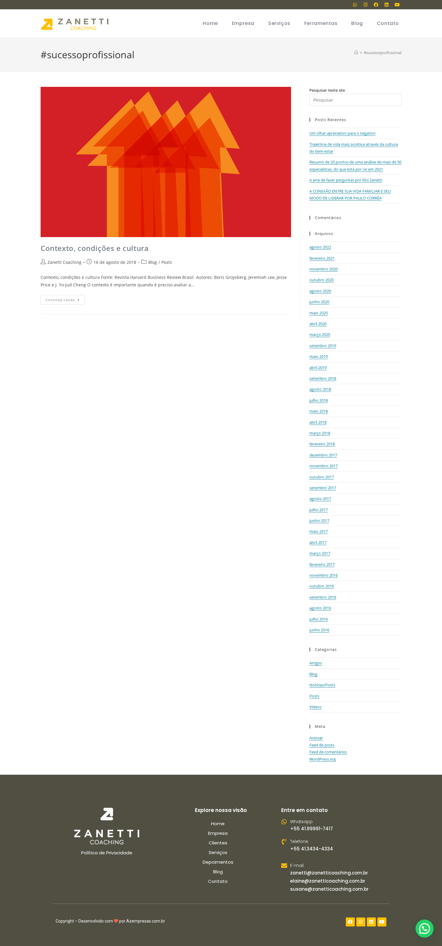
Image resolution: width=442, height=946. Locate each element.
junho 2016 (319, 630)
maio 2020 (318, 313)
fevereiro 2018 (322, 444)
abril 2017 (318, 542)
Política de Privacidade (106, 853)
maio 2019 (318, 356)
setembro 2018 (322, 378)
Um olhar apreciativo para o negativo (342, 133)
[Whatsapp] (354, 4)
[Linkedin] (386, 4)
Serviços (218, 852)
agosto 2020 (320, 291)
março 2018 (319, 433)
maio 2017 (318, 531)
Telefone (299, 841)
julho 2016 (318, 619)
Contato (218, 881)
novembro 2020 (323, 269)
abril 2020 (318, 323)
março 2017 (319, 553)
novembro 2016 (323, 575)
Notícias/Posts (322, 685)
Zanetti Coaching (64, 262)
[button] (425, 929)
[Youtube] (396, 4)
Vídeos (315, 707)
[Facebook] (375, 4)
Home (218, 823)
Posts (166, 262)
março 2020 (319, 334)
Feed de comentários (328, 752)
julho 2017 (318, 509)
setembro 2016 (322, 597)
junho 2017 (319, 520)
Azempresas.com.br (145, 921)
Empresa (218, 833)
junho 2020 (319, 301)
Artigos (315, 663)
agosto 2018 (320, 389)
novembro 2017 (323, 465)
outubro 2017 (321, 477)
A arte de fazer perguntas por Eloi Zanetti (345, 180)
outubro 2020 (321, 279)
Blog (152, 262)
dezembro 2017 (323, 455)
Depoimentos (218, 862)
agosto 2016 (320, 608)
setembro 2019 (322, 345)
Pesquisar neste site (327, 90)
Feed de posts (321, 745)
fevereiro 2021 (322, 258)
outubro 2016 (321, 586)
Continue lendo (65, 298)
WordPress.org (322, 759)
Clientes (218, 843)
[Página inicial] (356, 52)
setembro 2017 (322, 487)
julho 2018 (318, 400)
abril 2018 (318, 422)
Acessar (316, 737)
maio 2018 (318, 411)
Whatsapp (301, 822)
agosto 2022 (320, 247)
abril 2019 (318, 367)
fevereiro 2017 (322, 564)
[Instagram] (365, 4)
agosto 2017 (320, 498)
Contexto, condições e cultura (95, 248)
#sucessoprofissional (382, 52)
